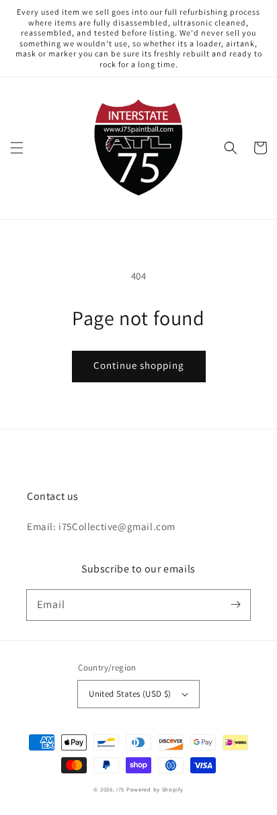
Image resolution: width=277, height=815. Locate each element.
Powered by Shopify (155, 789)
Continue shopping (138, 365)
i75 (121, 789)
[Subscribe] (235, 604)
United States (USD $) (130, 693)
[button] (17, 148)
